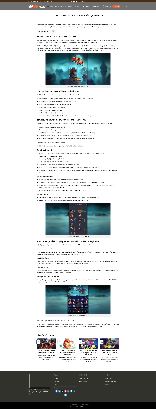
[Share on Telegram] (65, 395)
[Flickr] (79, 1)
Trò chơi (78, 13)
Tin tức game (94, 6)
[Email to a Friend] (62, 391)
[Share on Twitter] (59, 391)
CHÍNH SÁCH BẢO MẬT (46, 1)
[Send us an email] (73, 1)
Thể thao (76, 6)
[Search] (123, 6)
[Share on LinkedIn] (71, 391)
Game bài (63, 6)
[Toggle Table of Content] (52, 31)
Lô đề (70, 6)
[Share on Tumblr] (74, 391)
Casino (57, 6)
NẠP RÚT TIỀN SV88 (33, 1)
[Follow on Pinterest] (74, 1)
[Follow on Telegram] (82, 1)
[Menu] (126, 6)
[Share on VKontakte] (68, 391)
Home (51, 6)
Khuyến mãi (85, 6)
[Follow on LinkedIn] (76, 1)
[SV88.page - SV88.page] (36, 6)
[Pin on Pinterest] (65, 391)
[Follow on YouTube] (77, 1)
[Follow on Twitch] (84, 1)
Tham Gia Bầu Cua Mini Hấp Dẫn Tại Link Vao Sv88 (58, 320)
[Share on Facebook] (56, 391)
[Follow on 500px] (81, 1)
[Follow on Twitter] (71, 1)
